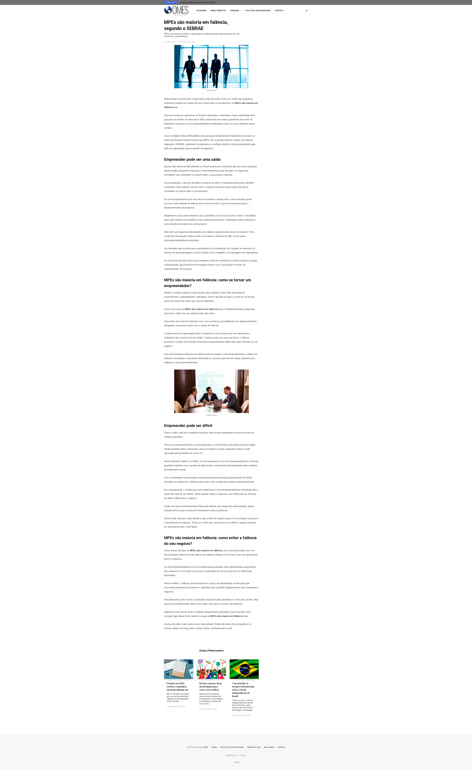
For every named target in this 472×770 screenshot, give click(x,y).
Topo (236, 762)
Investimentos (218, 11)
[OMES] (176, 10)
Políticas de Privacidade (232, 747)
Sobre (214, 747)
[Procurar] (306, 10)
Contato (279, 11)
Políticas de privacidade (258, 11)
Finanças (234, 11)
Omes (205, 747)
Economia (201, 11)
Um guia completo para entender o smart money (197, 2)
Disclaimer (269, 747)
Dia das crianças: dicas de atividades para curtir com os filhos (211, 693)
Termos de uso (254, 747)
